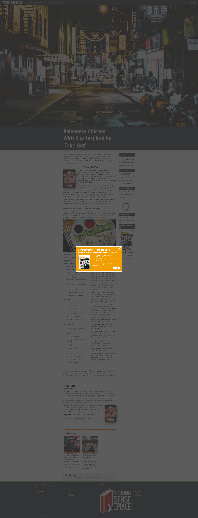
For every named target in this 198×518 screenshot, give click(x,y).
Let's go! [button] (116, 268)
